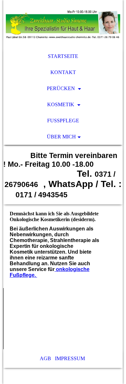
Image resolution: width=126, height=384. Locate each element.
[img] (63, 24)
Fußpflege (63, 120)
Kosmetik (61, 104)
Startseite (63, 56)
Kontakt (63, 72)
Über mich (61, 136)
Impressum (70, 358)
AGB (45, 358)
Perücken (61, 88)
